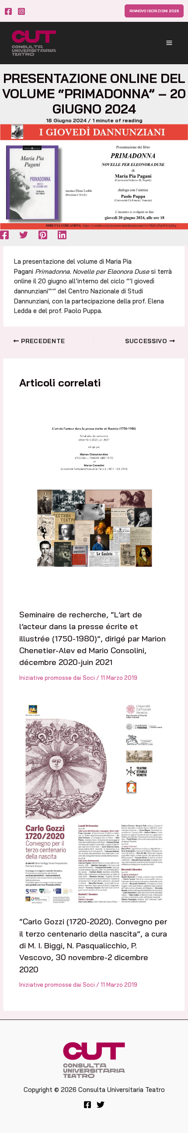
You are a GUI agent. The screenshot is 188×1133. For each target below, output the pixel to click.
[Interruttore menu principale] (169, 42)
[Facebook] (8, 11)
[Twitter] (23, 234)
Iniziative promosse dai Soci (57, 677)
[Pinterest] (42, 234)
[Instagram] (21, 11)
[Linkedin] (62, 234)
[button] (154, 10)
